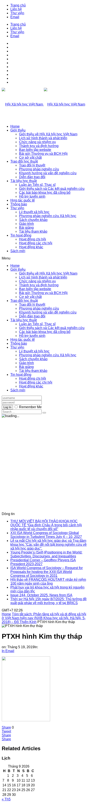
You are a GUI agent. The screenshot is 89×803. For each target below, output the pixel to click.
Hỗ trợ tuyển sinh (32, 196)
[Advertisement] (44, 463)
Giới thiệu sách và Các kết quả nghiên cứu (51, 188)
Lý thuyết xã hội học (34, 212)
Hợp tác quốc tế (22, 200)
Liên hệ (16, 9)
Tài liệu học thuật (23, 181)
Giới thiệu (17, 130)
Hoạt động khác (31, 247)
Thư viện (17, 13)
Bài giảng (26, 227)
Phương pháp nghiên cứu (39, 169)
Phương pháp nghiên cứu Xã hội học (47, 216)
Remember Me (30, 407)
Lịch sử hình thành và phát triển (43, 138)
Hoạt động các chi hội (35, 243)
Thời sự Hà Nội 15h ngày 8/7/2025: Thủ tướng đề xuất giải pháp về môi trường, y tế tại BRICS (48, 601)
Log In (7, 407)
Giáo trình (26, 224)
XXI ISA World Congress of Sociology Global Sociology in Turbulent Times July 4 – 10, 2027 (46, 535)
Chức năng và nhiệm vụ (37, 142)
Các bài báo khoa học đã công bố (44, 192)
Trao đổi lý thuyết (32, 165)
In (3, 651)
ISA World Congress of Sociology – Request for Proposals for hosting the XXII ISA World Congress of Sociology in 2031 (46, 571)
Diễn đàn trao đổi (32, 177)
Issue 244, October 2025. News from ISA (41, 595)
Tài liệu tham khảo (33, 231)
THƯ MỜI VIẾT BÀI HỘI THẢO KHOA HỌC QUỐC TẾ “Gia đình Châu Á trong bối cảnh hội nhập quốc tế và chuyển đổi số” (46, 525)
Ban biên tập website (35, 150)
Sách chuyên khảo (33, 220)
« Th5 (6, 799)
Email (14, 17)
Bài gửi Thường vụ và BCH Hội (43, 153)
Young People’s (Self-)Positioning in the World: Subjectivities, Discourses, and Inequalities (46, 554)
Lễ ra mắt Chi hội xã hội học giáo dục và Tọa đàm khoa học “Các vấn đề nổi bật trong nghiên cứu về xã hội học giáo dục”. (48, 544)
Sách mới (17, 251)
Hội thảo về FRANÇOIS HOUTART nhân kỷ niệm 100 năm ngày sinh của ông (48, 581)
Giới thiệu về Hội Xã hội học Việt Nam (48, 134)
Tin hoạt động (20, 235)
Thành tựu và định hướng (39, 146)
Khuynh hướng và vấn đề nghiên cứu (47, 173)
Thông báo (18, 204)
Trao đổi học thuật (24, 161)
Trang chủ (18, 5)
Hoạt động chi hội (32, 239)
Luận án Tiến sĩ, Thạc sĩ (37, 185)
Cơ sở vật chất (30, 157)
